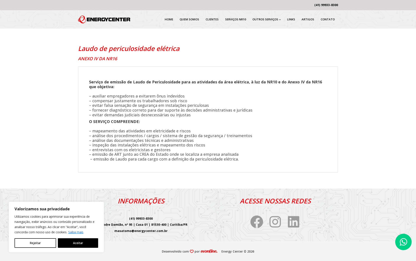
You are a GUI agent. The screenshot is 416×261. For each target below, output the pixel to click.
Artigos (308, 19)
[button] (403, 242)
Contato (328, 19)
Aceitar (78, 243)
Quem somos (189, 19)
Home (169, 19)
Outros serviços (265, 19)
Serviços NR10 (235, 19)
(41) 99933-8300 (326, 5)
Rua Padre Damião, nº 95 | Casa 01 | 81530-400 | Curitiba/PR (140, 225)
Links (291, 19)
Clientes (212, 19)
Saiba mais (75, 232)
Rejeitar (35, 243)
